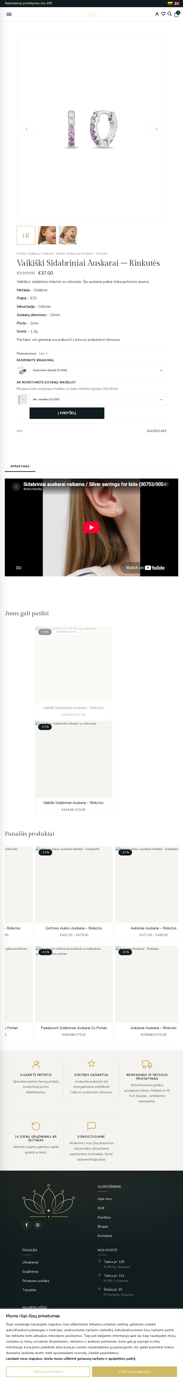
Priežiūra (104, 1217)
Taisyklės (29, 1290)
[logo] (91, 14)
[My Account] (157, 14)
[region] (91, 1345)
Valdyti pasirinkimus (48, 1371)
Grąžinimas (30, 1271)
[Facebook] (26, 1225)
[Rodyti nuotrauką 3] (68, 235)
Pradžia (21, 253)
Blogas (103, 1226)
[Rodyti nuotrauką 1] (26, 235)
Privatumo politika (35, 1281)
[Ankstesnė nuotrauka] (27, 129)
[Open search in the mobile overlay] (169, 14)
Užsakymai (30, 1262)
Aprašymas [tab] (20, 466)
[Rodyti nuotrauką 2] (47, 235)
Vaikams (48, 253)
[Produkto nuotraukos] (91, 129)
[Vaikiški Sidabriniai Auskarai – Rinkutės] (73, 673)
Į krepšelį (67, 413)
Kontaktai (105, 1236)
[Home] (56, 1200)
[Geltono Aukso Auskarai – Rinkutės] (74, 894)
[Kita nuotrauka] (156, 129)
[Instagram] (37, 1225)
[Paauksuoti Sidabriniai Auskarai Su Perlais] (74, 993)
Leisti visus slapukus (134, 1371)
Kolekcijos (34, 253)
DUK (101, 1208)
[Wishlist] (163, 14)
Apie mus (105, 1199)
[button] (9, 14)
